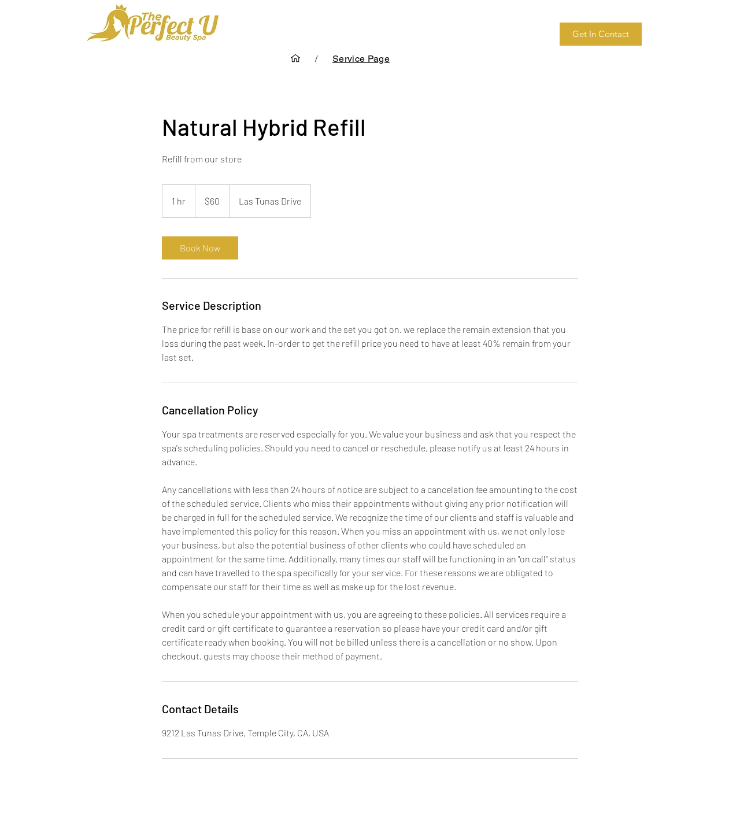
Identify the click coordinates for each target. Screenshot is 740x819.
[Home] (295, 58)
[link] (200, 248)
